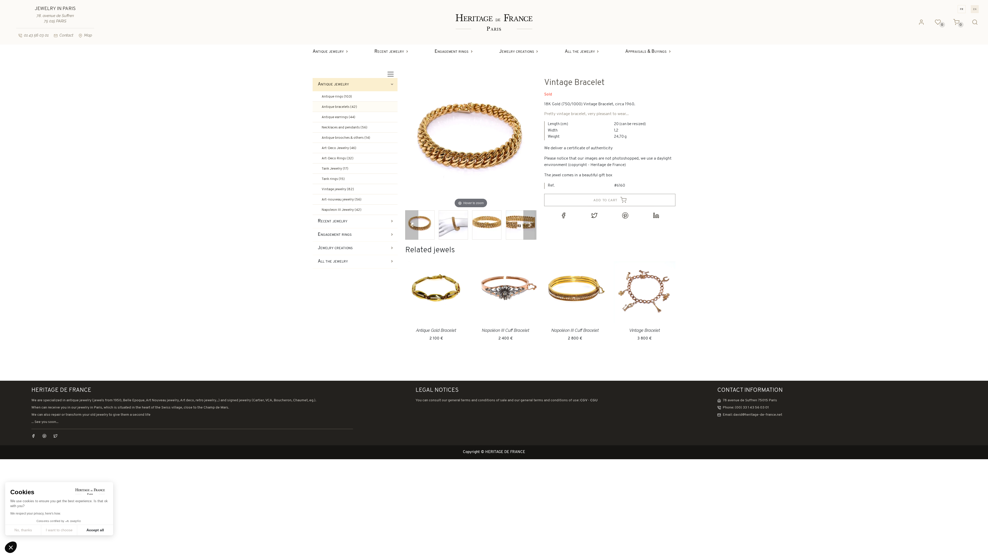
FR (961, 9)
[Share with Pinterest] (625, 215)
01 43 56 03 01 (36, 35)
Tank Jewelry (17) (335, 169)
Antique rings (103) (337, 97)
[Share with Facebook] (563, 215)
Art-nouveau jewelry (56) (341, 200)
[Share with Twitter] (594, 215)
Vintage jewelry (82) (338, 189)
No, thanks (23, 530)
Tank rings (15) (333, 179)
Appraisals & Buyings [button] (646, 51)
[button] (411, 225)
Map (88, 35)
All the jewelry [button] (580, 51)
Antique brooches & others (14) (346, 138)
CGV (583, 400)
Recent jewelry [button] (389, 51)
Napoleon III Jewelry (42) (341, 210)
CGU (594, 400)
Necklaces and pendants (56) (344, 127)
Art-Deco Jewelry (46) (339, 148)
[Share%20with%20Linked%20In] (656, 215)
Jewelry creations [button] (516, 51)
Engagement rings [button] (452, 51)
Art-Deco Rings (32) (338, 158)
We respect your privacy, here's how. (35, 513)
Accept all (95, 530)
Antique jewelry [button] (328, 51)
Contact (66, 35)
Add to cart (606, 200)
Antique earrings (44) (338, 117)
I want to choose (59, 530)
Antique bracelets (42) (339, 107)
